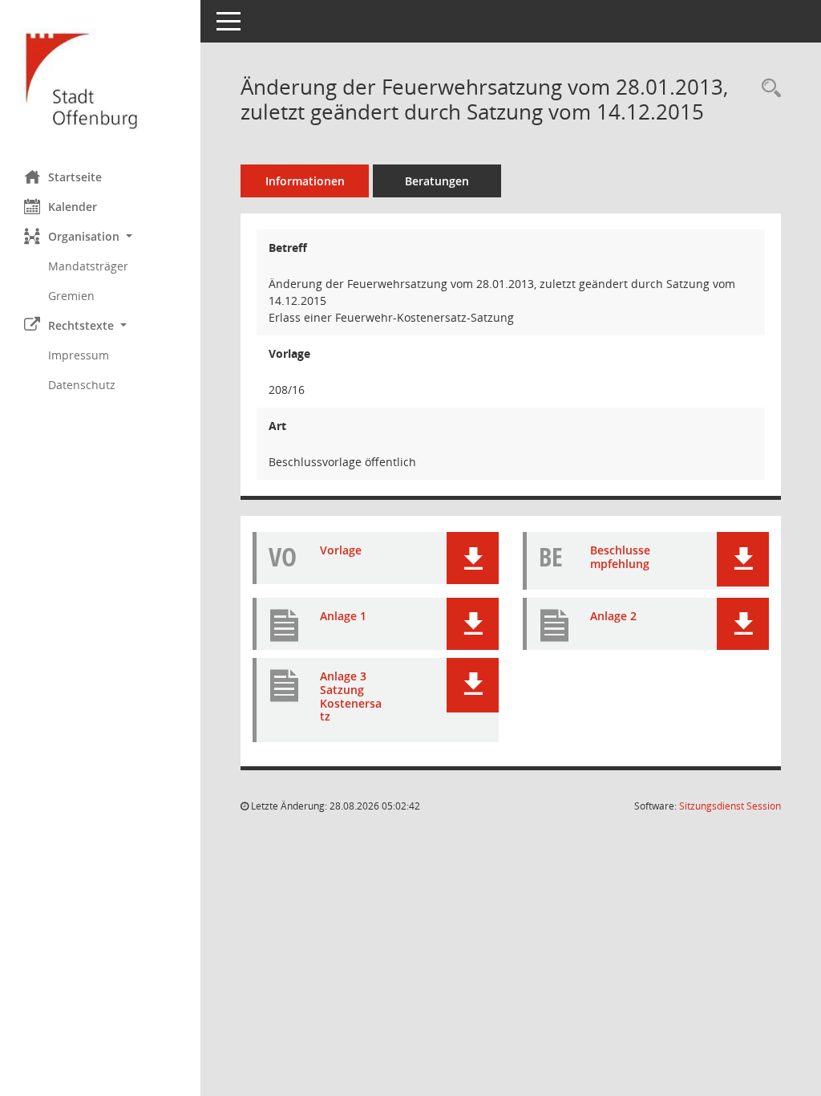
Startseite (75, 177)
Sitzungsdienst (730, 806)
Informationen (305, 181)
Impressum (78, 355)
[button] (100, 236)
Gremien (71, 295)
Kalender (72, 206)
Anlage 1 (343, 615)
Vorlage (341, 550)
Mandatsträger (88, 266)
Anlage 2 (613, 615)
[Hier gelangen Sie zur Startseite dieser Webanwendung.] (100, 79)
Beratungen (437, 181)
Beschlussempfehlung (620, 556)
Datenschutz (81, 384)
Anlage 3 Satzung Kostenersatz (351, 696)
